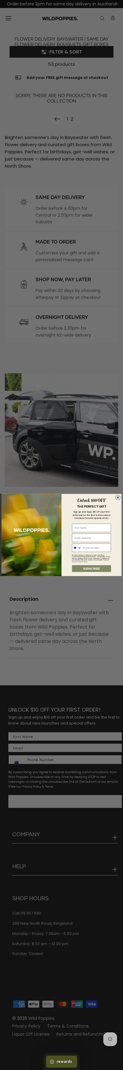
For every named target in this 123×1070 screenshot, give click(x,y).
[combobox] (77, 548)
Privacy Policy (77, 561)
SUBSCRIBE (91, 568)
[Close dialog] (118, 497)
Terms (85, 561)
